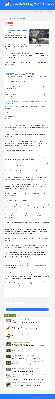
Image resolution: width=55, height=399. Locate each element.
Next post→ (19, 302)
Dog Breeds (27, 9)
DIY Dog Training (17, 327)
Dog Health (24, 344)
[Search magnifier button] (48, 309)
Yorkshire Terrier (17, 363)
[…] (38, 322)
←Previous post (9, 302)
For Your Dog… (18, 9)
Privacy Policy (48, 397)
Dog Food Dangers (17, 320)
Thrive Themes (28, 395)
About (11, 9)
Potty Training (16, 335)
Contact (34, 9)
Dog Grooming (17, 344)
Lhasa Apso (11, 23)
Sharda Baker (11, 25)
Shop (39, 9)
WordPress (39, 395)
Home (6, 9)
